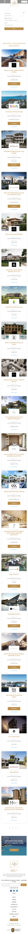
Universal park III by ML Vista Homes (14, 152)
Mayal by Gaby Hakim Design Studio (14, 71)
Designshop (14, 772)
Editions (14, 911)
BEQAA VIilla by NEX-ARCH (14, 234)
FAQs (14, 893)
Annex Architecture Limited (14, 491)
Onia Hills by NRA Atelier (14, 112)
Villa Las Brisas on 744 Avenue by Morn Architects (14, 455)
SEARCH (14, 28)
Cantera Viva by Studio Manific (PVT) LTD (14, 270)
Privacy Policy (18, 925)
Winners (14, 902)
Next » (18, 827)
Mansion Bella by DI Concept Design (14, 380)
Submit (23, 884)
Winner (5, 22)
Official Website (14, 87)
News (14, 916)
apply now (14, 919)
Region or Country (8, 18)
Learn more (14, 83)
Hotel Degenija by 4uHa (14, 307)
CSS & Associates (14, 737)
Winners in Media (14, 914)
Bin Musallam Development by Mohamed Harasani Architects (14, 533)
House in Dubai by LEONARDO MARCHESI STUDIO (14, 654)
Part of (9, 930)
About (14, 897)
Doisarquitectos (14, 614)
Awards (14, 899)
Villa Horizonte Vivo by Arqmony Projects (14, 418)
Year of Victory (7, 13)
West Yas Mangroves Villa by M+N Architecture (14, 193)
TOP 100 (14, 909)
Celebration (14, 904)
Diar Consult (14, 574)
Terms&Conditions (11, 925)
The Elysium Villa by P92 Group (14, 696)
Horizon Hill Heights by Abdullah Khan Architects (14, 808)
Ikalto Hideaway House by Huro (14, 343)
